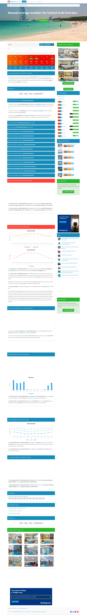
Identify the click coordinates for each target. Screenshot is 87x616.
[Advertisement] (31, 219)
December (64, 136)
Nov (40, 498)
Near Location (47, 44)
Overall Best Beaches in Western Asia (15, 510)
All (52, 44)
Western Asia (14, 5)
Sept (34, 498)
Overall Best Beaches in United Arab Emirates (16, 508)
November (64, 132)
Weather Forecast (61, 96)
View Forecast (44, 20)
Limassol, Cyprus (67, 173)
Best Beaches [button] (39, 1)
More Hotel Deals (68, 83)
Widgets (36, 611)
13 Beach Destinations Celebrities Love (70, 275)
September (64, 126)
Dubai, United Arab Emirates (70, 144)
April (62, 111)
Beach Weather (16, 611)
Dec (43, 498)
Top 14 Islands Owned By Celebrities (69, 263)
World (9, 5)
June (62, 117)
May (31, 56)
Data (23, 611)
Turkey (21, 93)
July (62, 120)
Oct (37, 498)
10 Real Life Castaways (67, 255)
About (21, 611)
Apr (25, 56)
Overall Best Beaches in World (14, 513)
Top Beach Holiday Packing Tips (69, 251)
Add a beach (44, 611)
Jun (36, 56)
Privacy (33, 611)
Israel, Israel (66, 150)
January (63, 101)
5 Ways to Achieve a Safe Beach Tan (69, 267)
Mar (20, 56)
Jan (10, 56)
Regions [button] (32, 1)
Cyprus (30, 93)
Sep (52, 56)
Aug (47, 56)
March (63, 107)
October (63, 129)
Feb (15, 56)
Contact (26, 611)
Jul (41, 56)
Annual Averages (61, 98)
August (63, 123)
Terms (30, 611)
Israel (26, 93)
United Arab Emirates (23, 5)
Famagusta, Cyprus (68, 155)
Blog (28, 1)
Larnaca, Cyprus (67, 161)
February (63, 104)
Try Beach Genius (68, 191)
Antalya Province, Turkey (69, 167)
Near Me (41, 44)
